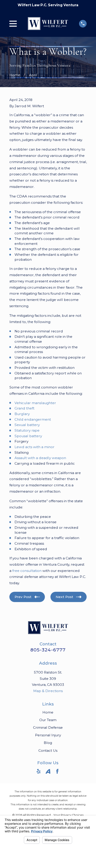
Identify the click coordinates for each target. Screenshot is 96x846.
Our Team (47, 720)
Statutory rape (27, 430)
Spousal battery (28, 436)
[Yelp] (38, 771)
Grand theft (24, 408)
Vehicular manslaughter (35, 403)
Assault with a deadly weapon (40, 458)
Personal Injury (48, 735)
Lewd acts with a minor (34, 447)
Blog (48, 743)
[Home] (48, 24)
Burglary (22, 414)
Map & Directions (48, 691)
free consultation (27, 571)
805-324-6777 (47, 650)
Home (47, 712)
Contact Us (47, 750)
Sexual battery (27, 425)
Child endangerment (33, 419)
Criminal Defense (48, 727)
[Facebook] (57, 771)
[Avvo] (48, 771)
